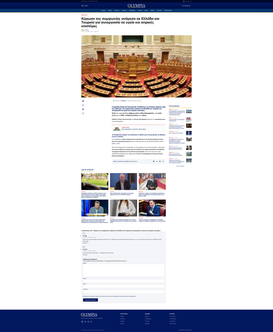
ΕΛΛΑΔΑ (103, 10)
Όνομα (85, 278)
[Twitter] (186, 1)
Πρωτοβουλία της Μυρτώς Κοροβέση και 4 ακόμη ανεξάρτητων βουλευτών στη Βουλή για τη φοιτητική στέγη (123, 221)
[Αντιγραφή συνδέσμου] (83, 113)
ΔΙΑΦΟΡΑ (159, 10)
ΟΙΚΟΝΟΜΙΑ (132, 10)
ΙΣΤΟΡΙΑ (140, 10)
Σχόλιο (85, 263)
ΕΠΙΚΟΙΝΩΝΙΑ (173, 323)
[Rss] (191, 1)
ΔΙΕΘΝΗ (152, 10)
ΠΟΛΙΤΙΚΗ (116, 10)
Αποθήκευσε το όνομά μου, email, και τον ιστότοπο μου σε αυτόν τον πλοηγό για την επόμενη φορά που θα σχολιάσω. (109, 296)
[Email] (188, 1)
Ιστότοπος (85, 289)
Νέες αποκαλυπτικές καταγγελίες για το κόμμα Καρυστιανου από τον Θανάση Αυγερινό (122, 194)
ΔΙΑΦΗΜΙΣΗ (172, 321)
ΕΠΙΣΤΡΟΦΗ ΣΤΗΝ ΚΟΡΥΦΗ (185, 330)
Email (84, 283)
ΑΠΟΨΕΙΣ (124, 10)
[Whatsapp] (83, 109)
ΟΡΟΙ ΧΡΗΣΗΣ (173, 318)
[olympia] (136, 5)
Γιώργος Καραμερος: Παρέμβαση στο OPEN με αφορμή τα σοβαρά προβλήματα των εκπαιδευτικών (152, 220)
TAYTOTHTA (172, 316)
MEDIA (146, 10)
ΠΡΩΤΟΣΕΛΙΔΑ (168, 10)
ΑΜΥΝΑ (110, 10)
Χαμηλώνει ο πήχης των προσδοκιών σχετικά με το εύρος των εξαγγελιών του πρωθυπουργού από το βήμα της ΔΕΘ (152, 195)
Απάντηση (85, 243)
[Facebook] (184, 1)
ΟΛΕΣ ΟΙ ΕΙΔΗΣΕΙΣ (180, 166)
